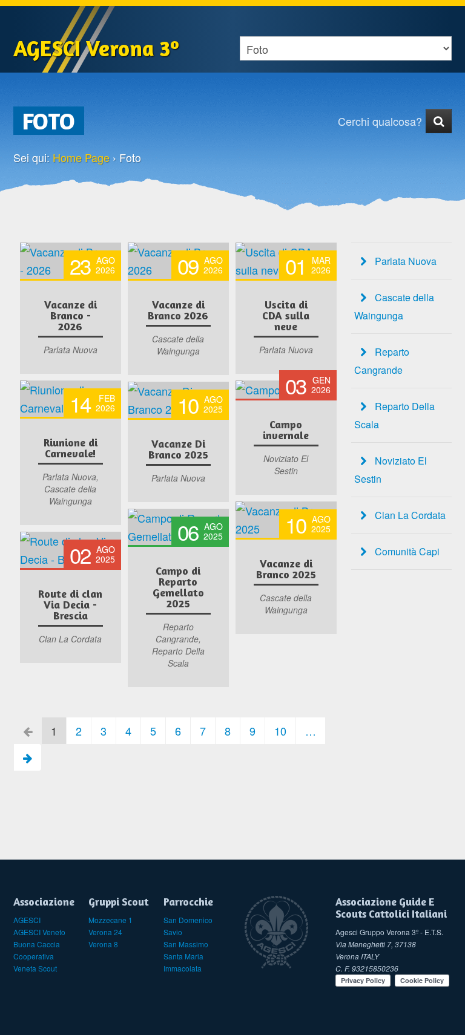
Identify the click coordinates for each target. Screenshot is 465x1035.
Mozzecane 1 (110, 920)
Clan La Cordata (409, 515)
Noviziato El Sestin (390, 470)
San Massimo (185, 944)
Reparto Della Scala (394, 415)
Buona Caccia (36, 944)
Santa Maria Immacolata (183, 962)
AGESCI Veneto (39, 932)
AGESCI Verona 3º (96, 48)
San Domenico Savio (188, 926)
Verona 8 (103, 944)
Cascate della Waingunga (394, 306)
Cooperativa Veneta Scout (35, 962)
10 (280, 731)
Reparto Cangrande (381, 361)
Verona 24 (105, 932)
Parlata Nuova (404, 261)
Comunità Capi (406, 551)
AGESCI (27, 920)
